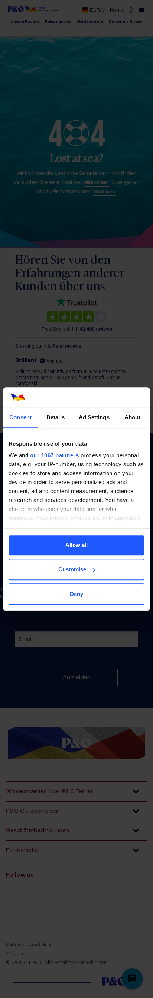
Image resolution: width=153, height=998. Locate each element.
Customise (72, 569)
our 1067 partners (54, 455)
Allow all (76, 545)
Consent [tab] (20, 417)
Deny (76, 594)
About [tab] (132, 417)
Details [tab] (55, 417)
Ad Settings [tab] (94, 417)
